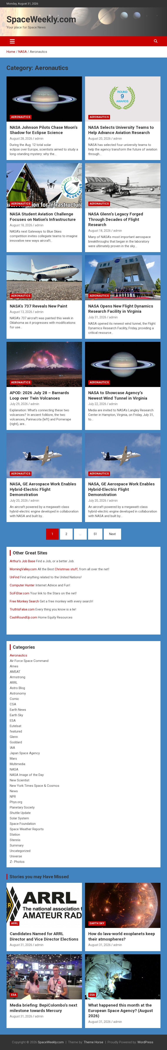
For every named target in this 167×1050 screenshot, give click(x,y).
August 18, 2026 (21, 225)
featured (16, 731)
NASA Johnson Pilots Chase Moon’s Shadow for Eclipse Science (43, 130)
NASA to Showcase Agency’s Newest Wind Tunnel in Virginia (117, 395)
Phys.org (16, 802)
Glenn (14, 737)
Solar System (19, 818)
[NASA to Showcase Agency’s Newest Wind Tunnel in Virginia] (123, 364)
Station (15, 835)
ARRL (14, 683)
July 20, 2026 (19, 500)
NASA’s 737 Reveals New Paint (38, 306)
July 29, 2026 (19, 404)
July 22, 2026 (97, 404)
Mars (13, 759)
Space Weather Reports (27, 829)
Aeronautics (20, 117)
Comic (14, 699)
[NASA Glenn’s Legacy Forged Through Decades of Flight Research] (123, 185)
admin (39, 138)
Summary (16, 845)
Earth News (18, 710)
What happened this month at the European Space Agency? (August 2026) (120, 1010)
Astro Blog (17, 688)
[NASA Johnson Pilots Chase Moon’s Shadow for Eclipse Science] (44, 99)
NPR (13, 797)
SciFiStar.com (19, 593)
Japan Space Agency (25, 753)
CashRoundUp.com (23, 617)
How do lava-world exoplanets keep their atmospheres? (121, 936)
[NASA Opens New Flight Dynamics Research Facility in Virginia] (123, 277)
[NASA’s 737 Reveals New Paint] (44, 277)
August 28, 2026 (21, 138)
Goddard (16, 742)
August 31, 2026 (21, 945)
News (14, 791)
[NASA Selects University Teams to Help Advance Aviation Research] (123, 99)
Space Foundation (23, 824)
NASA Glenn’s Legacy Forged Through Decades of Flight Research (115, 219)
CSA (13, 704)
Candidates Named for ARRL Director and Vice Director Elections (44, 936)
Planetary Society (22, 807)
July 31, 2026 (97, 317)
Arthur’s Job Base (23, 561)
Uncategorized (20, 851)
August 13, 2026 (21, 312)
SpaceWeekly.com (41, 19)
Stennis (15, 840)
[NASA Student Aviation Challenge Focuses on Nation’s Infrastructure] (44, 185)
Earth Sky (16, 715)
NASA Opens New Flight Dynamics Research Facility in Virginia (120, 309)
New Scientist (19, 780)
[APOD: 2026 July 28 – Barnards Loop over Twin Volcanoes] (44, 364)
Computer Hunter (22, 585)
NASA (14, 769)
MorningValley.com (23, 569)
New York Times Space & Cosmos (34, 786)
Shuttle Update (20, 813)
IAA (12, 748)
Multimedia (17, 764)
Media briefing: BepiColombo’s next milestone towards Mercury (43, 1008)
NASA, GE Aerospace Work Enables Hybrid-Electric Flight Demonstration (43, 489)
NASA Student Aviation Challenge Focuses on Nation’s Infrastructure (43, 217)
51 (95, 534)
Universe (16, 856)
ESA (13, 721)
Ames (14, 666)
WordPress (145, 1042)
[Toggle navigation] (12, 41)
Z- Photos (17, 862)
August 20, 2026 (99, 138)
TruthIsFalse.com (22, 609)
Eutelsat (15, 726)
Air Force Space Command (29, 661)
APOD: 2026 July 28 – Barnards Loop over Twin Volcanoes (39, 395)
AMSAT (15, 672)
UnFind (15, 577)
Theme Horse (93, 1042)
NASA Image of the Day (27, 775)
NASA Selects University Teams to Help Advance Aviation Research (121, 130)
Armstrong (17, 677)
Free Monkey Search (24, 601)
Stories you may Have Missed (39, 876)
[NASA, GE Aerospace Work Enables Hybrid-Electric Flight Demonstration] (44, 455)
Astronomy (18, 693)
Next (112, 534)
